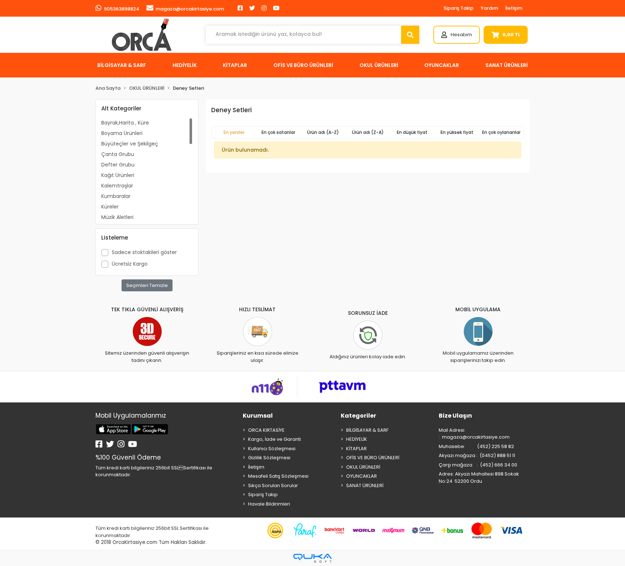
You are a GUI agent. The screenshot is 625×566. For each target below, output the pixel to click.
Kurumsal (258, 415)
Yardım (489, 8)
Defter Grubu (118, 164)
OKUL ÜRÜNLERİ (363, 467)
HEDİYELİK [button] (185, 65)
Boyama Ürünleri (122, 133)
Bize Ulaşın (455, 415)
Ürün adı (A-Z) (323, 132)
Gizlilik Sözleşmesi (269, 457)
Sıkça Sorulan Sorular (273, 485)
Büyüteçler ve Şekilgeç (129, 143)
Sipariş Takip (458, 8)
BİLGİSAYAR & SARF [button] (121, 65)
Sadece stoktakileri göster (144, 252)
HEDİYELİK (356, 439)
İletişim (513, 8)
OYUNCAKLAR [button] (441, 65)
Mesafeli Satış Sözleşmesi (278, 476)
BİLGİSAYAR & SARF (367, 430)
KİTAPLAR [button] (235, 65)
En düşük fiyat (412, 132)
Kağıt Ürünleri (117, 175)
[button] (456, 35)
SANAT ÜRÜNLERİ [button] (506, 65)
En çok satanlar (278, 132)
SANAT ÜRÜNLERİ (364, 485)
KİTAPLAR (356, 448)
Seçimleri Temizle (147, 285)
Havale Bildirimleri (269, 503)
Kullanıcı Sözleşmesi (272, 448)
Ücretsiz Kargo (130, 263)
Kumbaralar (116, 196)
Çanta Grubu (117, 154)
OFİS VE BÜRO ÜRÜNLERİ (372, 457)
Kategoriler (358, 415)
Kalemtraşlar (117, 185)
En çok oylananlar (501, 132)
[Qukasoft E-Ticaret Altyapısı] (312, 558)
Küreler (110, 206)
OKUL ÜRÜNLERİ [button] (379, 65)
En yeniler (234, 132)
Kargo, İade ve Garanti (274, 439)
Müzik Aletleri (117, 217)
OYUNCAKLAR (361, 476)
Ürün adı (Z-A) (368, 132)
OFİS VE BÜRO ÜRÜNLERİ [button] (303, 65)
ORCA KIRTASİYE (266, 430)
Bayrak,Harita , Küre (125, 122)
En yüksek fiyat (457, 132)
